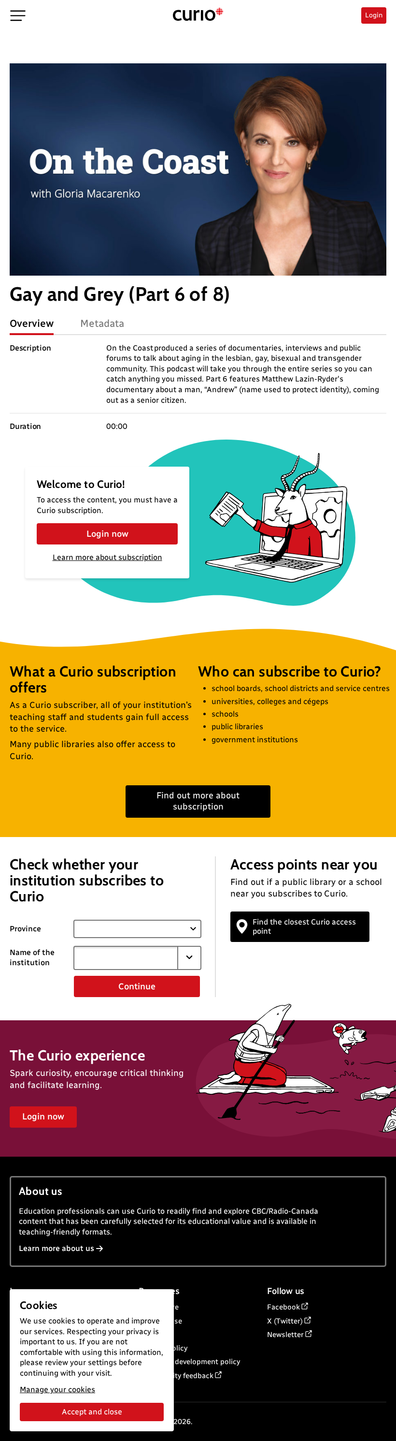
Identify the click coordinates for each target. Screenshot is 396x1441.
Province (25, 928)
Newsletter (285, 1334)
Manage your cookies (57, 1389)
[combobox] (125, 958)
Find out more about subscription (198, 801)
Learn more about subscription (107, 557)
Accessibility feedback (176, 1375)
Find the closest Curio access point (304, 926)
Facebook (283, 1307)
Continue (137, 986)
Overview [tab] (32, 323)
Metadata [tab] (102, 323)
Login (373, 15)
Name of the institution (32, 957)
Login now (107, 534)
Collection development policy (189, 1361)
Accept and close (92, 1411)
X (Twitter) (285, 1321)
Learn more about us (56, 1248)
